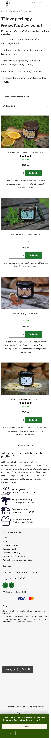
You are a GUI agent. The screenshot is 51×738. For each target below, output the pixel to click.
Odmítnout (9, 733)
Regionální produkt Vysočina (19, 706)
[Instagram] (11, 585)
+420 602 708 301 (17, 578)
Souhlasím (24, 727)
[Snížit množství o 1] (11, 173)
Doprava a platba (9, 549)
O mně (5, 537)
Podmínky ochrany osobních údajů (17, 560)
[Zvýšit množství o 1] (23, 173)
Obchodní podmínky (11, 552)
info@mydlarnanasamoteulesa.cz (23, 572)
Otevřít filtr (10, 106)
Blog (4, 541)
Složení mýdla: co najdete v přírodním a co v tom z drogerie (24, 612)
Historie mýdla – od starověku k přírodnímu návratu (25, 616)
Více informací (34, 720)
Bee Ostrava (38, 706)
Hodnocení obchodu (11, 545)
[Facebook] (5, 585)
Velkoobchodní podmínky (13, 556)
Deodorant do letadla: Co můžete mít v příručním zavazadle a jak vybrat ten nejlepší (24, 621)
